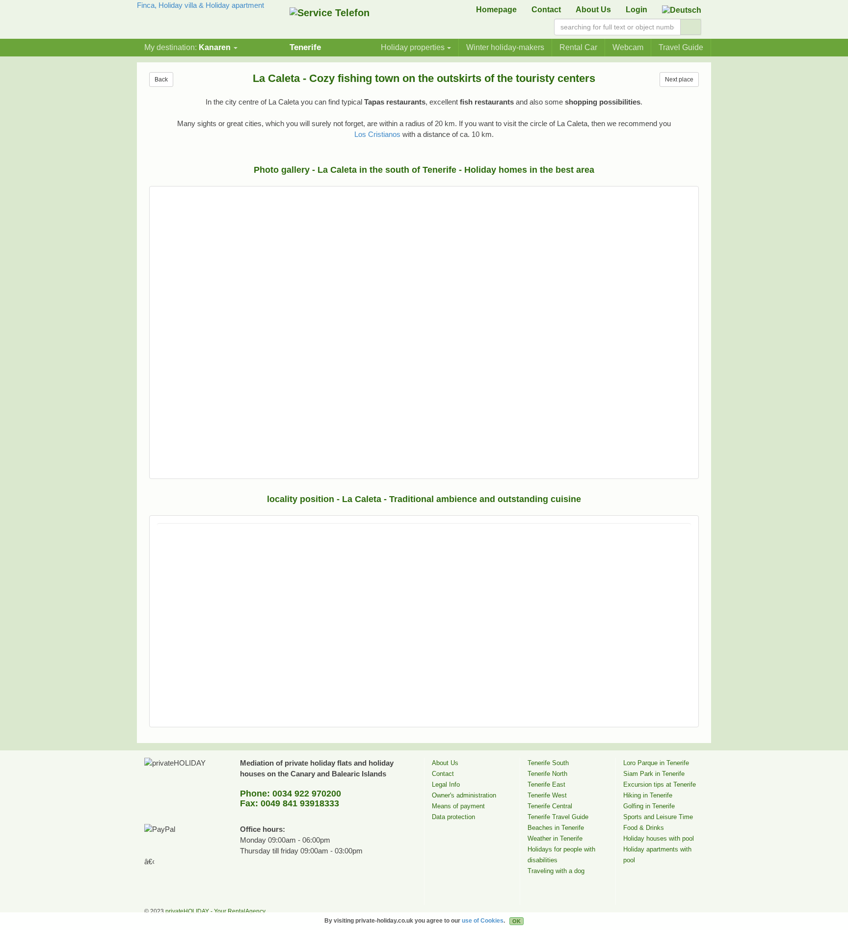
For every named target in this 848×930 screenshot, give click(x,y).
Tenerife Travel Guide (558, 817)
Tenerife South (548, 763)
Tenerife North (547, 773)
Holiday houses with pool (658, 838)
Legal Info (446, 784)
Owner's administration (464, 795)
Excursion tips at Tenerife (659, 784)
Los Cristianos (377, 134)
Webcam (627, 47)
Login (636, 9)
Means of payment (458, 806)
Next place (679, 79)
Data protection (453, 817)
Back (161, 79)
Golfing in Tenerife (649, 806)
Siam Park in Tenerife (654, 773)
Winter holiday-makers (505, 47)
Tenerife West (547, 795)
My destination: (187, 47)
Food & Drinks (643, 827)
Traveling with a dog (556, 871)
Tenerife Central (550, 806)
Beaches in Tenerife (556, 827)
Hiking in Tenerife (647, 795)
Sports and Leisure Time (658, 817)
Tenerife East (546, 784)
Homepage (496, 9)
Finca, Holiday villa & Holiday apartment (200, 5)
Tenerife (305, 47)
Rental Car (578, 47)
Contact (546, 9)
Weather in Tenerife (555, 838)
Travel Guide (681, 47)
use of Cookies (483, 920)
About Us (593, 9)
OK (516, 921)
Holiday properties (413, 47)
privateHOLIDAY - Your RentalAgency (215, 911)
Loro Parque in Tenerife (656, 763)
